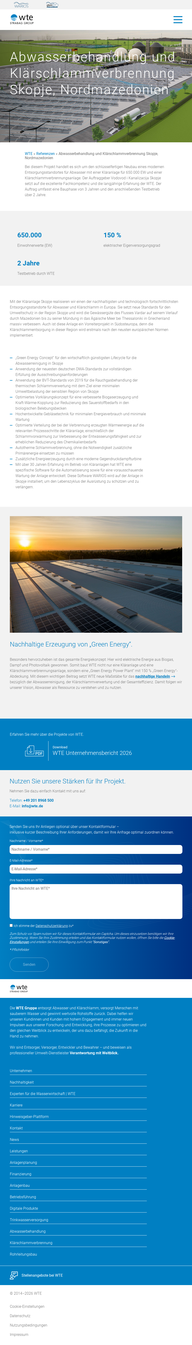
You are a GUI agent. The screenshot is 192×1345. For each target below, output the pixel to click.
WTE (29, 153)
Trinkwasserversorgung (29, 1220)
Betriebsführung (23, 1197)
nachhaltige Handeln (152, 676)
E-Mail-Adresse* (21, 860)
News (14, 1139)
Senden (29, 964)
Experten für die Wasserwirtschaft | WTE (42, 1093)
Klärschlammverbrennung (31, 1243)
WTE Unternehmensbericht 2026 (92, 753)
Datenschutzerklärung (52, 926)
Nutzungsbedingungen (28, 1325)
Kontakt (16, 1128)
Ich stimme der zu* (44, 926)
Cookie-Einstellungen (27, 1306)
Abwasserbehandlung (28, 1231)
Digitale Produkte (24, 1208)
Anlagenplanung (23, 1162)
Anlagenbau (20, 1185)
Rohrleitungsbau (23, 1254)
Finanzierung (20, 1174)
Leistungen (19, 1151)
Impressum (19, 1334)
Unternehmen (21, 1071)
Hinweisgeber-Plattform (29, 1116)
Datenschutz (20, 1316)
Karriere (16, 1105)
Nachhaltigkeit (22, 1082)
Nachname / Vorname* (26, 841)
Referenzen (45, 153)
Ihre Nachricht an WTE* (27, 880)
